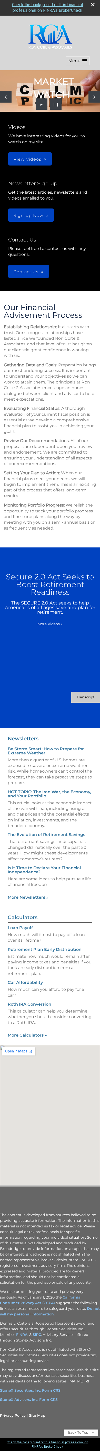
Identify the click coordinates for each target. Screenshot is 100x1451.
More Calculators (27, 1035)
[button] (78, 60)
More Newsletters (28, 897)
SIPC (37, 1334)
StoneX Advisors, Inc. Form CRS (29, 1399)
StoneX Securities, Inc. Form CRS (30, 1390)
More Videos (50, 624)
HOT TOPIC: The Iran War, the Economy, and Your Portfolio (49, 793)
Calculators (22, 917)
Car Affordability (25, 982)
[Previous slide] (6, 97)
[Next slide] (94, 97)
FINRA (21, 1334)
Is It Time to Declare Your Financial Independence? (44, 869)
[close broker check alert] (93, 5)
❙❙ (56, 104)
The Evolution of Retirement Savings (46, 834)
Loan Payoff (20, 927)
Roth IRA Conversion (29, 1004)
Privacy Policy (13, 1415)
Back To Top (78, 1432)
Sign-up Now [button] (28, 215)
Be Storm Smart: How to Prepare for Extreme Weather (46, 750)
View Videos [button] (27, 159)
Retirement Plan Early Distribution (45, 949)
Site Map (37, 1415)
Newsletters (23, 738)
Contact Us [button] (26, 271)
